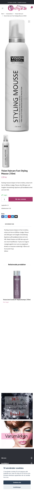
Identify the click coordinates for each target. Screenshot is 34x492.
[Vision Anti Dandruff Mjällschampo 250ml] (17, 285)
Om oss (3, 459)
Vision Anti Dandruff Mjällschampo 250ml (17, 301)
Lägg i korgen (21, 200)
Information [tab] (9, 225)
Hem (2, 15)
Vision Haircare (19, 15)
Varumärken (9, 15)
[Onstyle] (17, 8)
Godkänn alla (17, 482)
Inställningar (17, 487)
